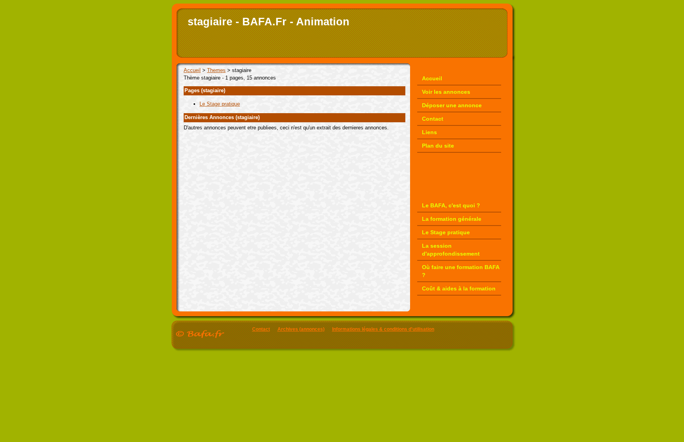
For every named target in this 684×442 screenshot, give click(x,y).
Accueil (192, 70)
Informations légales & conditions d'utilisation (383, 329)
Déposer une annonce (452, 105)
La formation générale (451, 219)
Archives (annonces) (301, 329)
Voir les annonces (446, 92)
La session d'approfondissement (451, 250)
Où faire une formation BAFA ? (461, 271)
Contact (432, 119)
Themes (216, 70)
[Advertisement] (276, 144)
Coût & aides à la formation (459, 288)
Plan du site (438, 145)
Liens (429, 132)
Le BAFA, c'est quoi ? (451, 205)
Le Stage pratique (220, 104)
